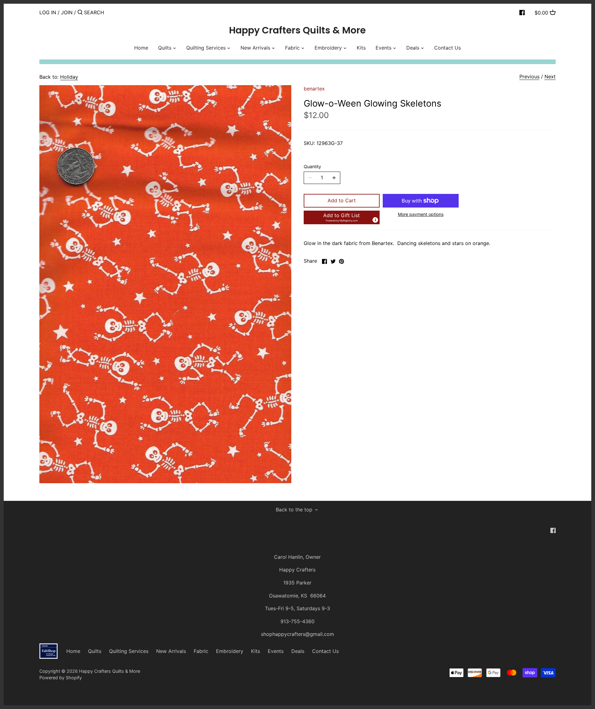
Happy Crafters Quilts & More (297, 30)
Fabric (201, 651)
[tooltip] (375, 220)
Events (276, 651)
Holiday (69, 77)
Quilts (94, 651)
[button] (342, 217)
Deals (297, 651)
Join (67, 12)
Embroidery (229, 651)
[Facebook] (522, 12)
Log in (47, 12)
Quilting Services (128, 651)
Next (550, 76)
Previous (529, 76)
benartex (314, 88)
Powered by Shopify (60, 677)
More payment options (420, 214)
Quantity (312, 166)
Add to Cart (342, 200)
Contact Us (325, 651)
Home (73, 651)
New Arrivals (171, 651)
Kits (255, 651)
